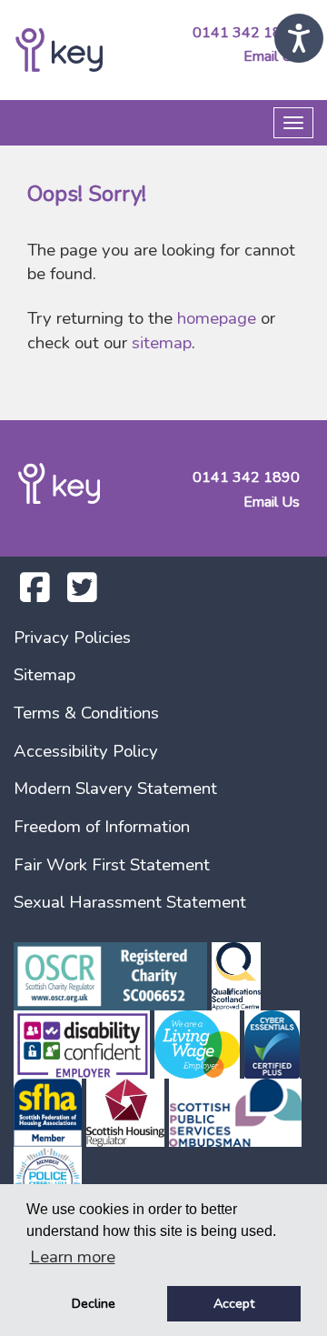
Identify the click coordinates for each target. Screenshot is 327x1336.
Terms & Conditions (86, 713)
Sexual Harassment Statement (130, 902)
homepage (216, 318)
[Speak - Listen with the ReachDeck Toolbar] (298, 38)
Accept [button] (233, 1303)
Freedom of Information (102, 827)
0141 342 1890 (246, 33)
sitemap (162, 343)
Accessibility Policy (86, 751)
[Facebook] (35, 595)
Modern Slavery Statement (115, 788)
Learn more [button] (72, 1257)
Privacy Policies (72, 637)
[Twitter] (82, 595)
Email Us (271, 56)
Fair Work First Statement (112, 865)
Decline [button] (93, 1303)
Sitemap (44, 675)
